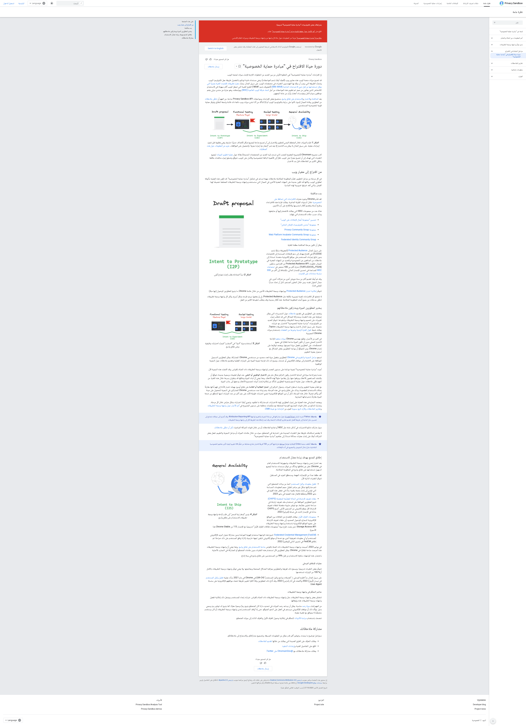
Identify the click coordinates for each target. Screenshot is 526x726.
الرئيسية (21, 3)
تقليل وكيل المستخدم (214, 577)
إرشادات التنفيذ (288, 646)
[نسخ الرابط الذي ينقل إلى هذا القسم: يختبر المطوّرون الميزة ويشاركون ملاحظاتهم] (274, 308)
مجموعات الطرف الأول (307, 516)
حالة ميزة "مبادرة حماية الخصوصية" (309, 38)
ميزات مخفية (280, 338)
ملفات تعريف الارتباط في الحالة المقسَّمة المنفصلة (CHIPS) (292, 498)
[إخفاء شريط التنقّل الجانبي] (493, 721)
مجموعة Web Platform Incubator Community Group (292, 234)
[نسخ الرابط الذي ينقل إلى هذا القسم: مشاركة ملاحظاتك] (297, 629)
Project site (319, 704)
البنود (484, 720)
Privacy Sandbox (315, 59)
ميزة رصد (306, 606)
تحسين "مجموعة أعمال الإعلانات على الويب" (298, 219)
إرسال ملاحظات (213, 66)
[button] (510, 38)
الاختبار (307, 99)
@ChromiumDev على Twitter (280, 651)
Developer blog (479, 704)
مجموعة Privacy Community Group (300, 229)
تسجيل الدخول (8, 3)
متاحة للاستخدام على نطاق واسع (252, 547)
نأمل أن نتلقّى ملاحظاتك (223, 427)
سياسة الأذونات (301, 618)
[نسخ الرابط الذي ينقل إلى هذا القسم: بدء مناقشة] (308, 193)
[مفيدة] (210, 59)
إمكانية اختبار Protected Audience (301, 291)
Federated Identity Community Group (298, 239)
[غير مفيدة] (206, 59)
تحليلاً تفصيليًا (290, 416)
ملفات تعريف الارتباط (470, 3)
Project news (480, 709)
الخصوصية (476, 720)
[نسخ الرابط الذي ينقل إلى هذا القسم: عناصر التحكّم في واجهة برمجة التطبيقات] (285, 592)
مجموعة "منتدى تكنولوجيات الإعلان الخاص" (298, 224)
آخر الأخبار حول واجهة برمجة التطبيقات (223, 405)
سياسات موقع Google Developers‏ (309, 683)
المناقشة (315, 99)
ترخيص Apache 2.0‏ (226, 680)
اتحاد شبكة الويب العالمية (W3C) (255, 90)
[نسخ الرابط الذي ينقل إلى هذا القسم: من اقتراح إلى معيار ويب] (289, 172)
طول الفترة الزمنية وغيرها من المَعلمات (296, 330)
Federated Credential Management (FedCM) (295, 535)
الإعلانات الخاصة (452, 3)
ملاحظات (292, 313)
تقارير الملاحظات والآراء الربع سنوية (306, 409)
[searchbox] (507, 22)
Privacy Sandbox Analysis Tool (149, 704)
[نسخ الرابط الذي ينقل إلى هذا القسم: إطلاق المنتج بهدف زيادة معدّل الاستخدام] (277, 457)
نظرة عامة (486, 3)
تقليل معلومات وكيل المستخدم (303, 484)
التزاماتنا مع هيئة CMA (274, 409)
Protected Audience (297, 250)
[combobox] (70, 3)
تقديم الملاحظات (265, 641)
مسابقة (282, 444)
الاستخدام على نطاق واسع (292, 99)
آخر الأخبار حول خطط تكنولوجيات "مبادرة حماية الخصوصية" (293, 31)
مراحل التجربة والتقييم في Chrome (301, 357)
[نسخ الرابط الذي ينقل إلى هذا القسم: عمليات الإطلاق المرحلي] (300, 563)
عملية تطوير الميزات (225, 154)
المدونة (416, 3)
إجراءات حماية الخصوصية (433, 3)
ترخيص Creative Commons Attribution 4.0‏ (286, 680)
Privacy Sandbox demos (151, 709)
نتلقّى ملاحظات (211, 99)
